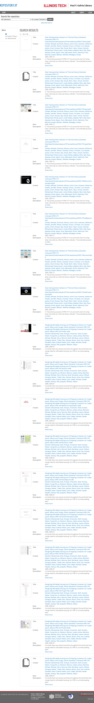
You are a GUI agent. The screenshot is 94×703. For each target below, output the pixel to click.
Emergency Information (86, 695)
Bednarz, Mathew (62, 55)
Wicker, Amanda (62, 46)
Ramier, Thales (57, 340)
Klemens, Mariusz (66, 336)
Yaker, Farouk (77, 48)
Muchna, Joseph (50, 55)
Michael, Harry (56, 338)
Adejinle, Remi (78, 50)
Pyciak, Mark (68, 48)
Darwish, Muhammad (52, 334)
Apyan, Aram (60, 52)
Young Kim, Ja (54, 336)
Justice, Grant (49, 48)
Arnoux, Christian (74, 46)
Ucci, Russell (85, 46)
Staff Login (90, 699)
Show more (49, 66)
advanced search (46, 23)
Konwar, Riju (59, 48)
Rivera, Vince (76, 340)
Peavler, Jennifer (50, 46)
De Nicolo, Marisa (63, 44)
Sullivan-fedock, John (63, 342)
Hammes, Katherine (85, 44)
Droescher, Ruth (75, 334)
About (73, 12)
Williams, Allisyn (72, 345)
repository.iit (8, 5)
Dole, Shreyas (64, 334)
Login (90, 12)
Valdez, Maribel (76, 342)
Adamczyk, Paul (83, 52)
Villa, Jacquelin (61, 345)
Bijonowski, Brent (71, 52)
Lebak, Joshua (77, 336)
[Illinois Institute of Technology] (14, 694)
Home (4, 12)
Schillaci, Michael (50, 44)
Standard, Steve (50, 342)
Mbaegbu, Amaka (75, 55)
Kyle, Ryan (87, 50)
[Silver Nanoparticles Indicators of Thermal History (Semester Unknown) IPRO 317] (26, 81)
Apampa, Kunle (50, 52)
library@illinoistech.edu (87, 694)
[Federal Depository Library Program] (70, 698)
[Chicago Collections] (56, 698)
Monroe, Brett (66, 338)
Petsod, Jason (58, 50)
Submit (82, 12)
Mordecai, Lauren (78, 338)
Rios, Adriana (66, 340)
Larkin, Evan (73, 44)
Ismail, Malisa (68, 50)
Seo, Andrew (85, 340)
